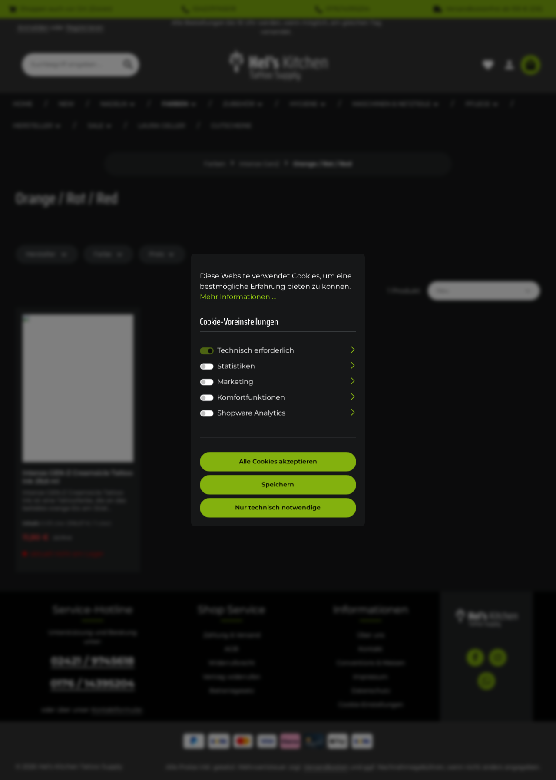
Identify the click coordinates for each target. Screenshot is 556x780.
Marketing (235, 382)
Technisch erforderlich (255, 351)
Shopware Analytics (251, 413)
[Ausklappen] (353, 349)
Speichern (278, 485)
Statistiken (236, 366)
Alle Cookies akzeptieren (278, 462)
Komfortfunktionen (251, 397)
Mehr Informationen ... (238, 297)
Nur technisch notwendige (278, 508)
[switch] (207, 366)
